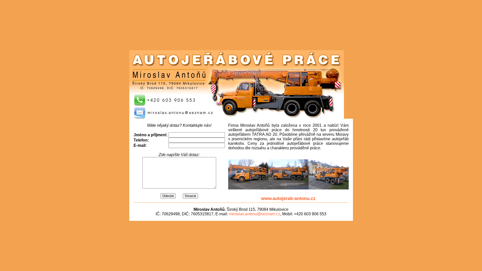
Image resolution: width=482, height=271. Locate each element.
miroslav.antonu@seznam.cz (254, 214)
